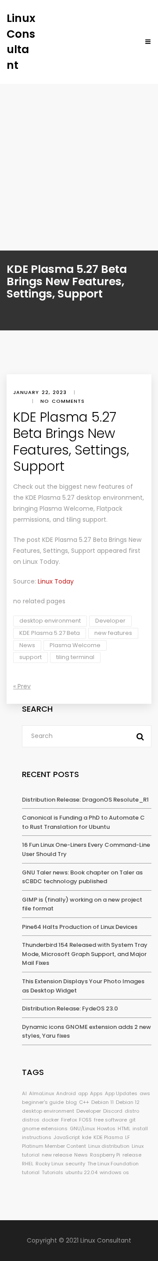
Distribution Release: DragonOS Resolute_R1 (85, 799)
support (30, 657)
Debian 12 (128, 1102)
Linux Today (41, 561)
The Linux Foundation (113, 1163)
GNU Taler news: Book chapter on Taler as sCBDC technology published (82, 877)
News (27, 645)
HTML (124, 1128)
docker (50, 1119)
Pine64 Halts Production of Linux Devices (79, 927)
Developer (110, 620)
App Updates (121, 1093)
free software (110, 1119)
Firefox (69, 1119)
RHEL (27, 1163)
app (83, 1093)
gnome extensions (45, 1128)
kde (86, 1137)
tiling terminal (75, 657)
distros (31, 1119)
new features (113, 633)
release (131, 1154)
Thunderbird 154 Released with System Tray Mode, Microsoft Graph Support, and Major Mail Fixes (84, 954)
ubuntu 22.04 (81, 1172)
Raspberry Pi (105, 1154)
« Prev (22, 686)
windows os (114, 1172)
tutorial (31, 1172)
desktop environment (50, 620)
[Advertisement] (79, 167)
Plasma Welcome (75, 645)
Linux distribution (108, 1146)
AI (24, 1093)
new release (57, 1154)
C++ (84, 1102)
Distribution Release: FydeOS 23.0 (70, 1008)
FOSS (85, 1119)
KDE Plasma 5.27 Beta (49, 633)
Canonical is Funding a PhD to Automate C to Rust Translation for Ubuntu (83, 822)
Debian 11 (102, 1102)
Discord (112, 1110)
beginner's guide (43, 1102)
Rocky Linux (49, 1163)
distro (132, 1110)
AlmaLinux (41, 1093)
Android (66, 1093)
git (132, 1119)
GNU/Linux (82, 1128)
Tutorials (52, 1172)
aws (145, 1093)
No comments (62, 401)
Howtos (106, 1128)
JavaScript (67, 1137)
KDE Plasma (108, 1137)
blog (71, 1102)
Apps (96, 1093)
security (75, 1163)
